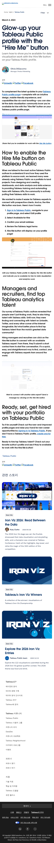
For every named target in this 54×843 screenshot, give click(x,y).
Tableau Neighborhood (15, 740)
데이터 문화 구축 (12, 691)
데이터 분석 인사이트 (14, 695)
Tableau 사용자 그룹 (14, 723)
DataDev (9, 731)
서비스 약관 (14, 817)
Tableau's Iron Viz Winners (23, 595)
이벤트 (8, 749)
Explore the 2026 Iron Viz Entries (22, 651)
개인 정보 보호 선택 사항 (28, 823)
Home (6, 12)
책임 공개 (35, 817)
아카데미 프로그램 (13, 745)
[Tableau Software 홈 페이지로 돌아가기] (11, 2)
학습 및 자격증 (11, 786)
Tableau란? (11, 681)
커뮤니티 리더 (11, 727)
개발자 (26, 812)
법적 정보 (5, 817)
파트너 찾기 (10, 763)
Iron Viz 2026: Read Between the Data (25, 522)
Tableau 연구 (11, 700)
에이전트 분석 (11, 686)
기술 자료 (9, 781)
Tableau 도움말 (12, 790)
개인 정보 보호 (25, 817)
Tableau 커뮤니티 (14, 713)
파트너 (9, 758)
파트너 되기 (10, 768)
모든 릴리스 (10, 795)
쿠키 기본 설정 (45, 817)
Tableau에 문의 (12, 704)
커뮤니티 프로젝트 (13, 736)
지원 (8, 777)
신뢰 (12, 812)
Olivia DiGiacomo (18, 69)
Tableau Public (19, 12)
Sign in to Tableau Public (19, 210)
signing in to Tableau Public (31, 430)
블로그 (11, 12)
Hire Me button (45, 143)
